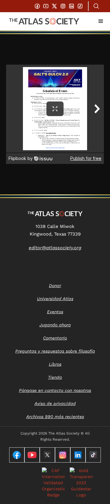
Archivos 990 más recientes (55, 416)
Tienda (55, 377)
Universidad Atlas (55, 298)
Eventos (55, 311)
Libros (55, 364)
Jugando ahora (55, 324)
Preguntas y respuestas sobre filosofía (55, 351)
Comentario (55, 337)
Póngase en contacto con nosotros (55, 390)
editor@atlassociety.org (55, 247)
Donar (55, 285)
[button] (101, 21)
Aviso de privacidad (55, 403)
